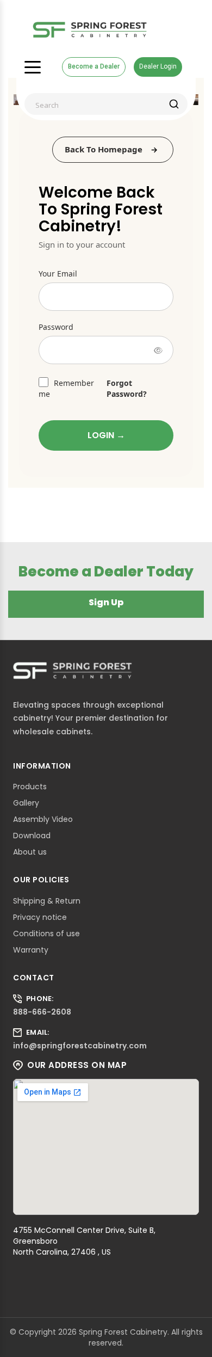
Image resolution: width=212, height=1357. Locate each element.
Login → (106, 435)
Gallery (26, 802)
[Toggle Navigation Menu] (32, 67)
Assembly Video (43, 819)
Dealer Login (158, 66)
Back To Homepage (103, 149)
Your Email (58, 273)
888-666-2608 (42, 1011)
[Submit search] (174, 104)
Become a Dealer (94, 66)
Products (30, 786)
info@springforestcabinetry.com (80, 1045)
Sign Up (106, 602)
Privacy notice (40, 917)
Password (56, 327)
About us (30, 851)
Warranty (30, 949)
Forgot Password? (127, 388)
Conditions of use (46, 933)
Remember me (66, 388)
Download (32, 835)
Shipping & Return (46, 900)
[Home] (89, 30)
